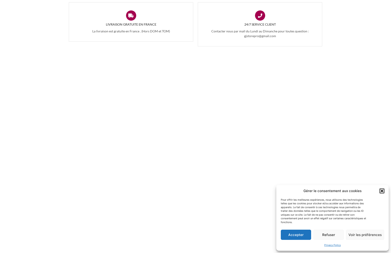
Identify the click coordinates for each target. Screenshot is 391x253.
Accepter (296, 235)
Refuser (328, 235)
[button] (382, 191)
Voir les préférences (365, 235)
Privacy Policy (332, 245)
